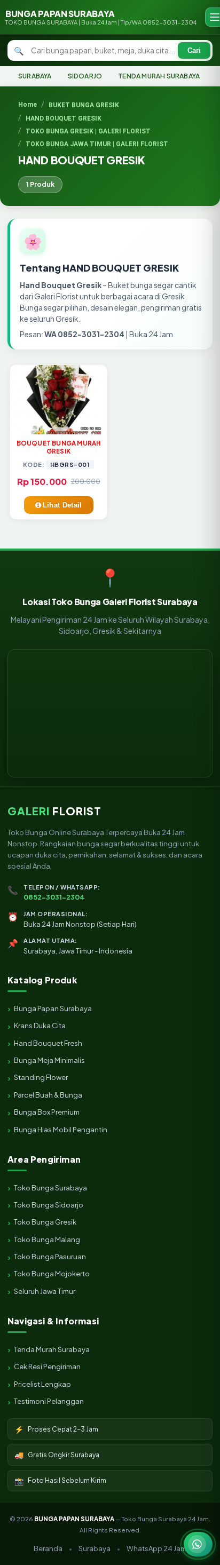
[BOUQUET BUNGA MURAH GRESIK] (58, 399)
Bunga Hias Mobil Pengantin (60, 1129)
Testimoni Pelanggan (49, 1401)
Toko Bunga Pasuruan (50, 1256)
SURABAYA (35, 76)
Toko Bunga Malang (47, 1239)
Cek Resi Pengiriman (47, 1366)
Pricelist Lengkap (42, 1384)
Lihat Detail (62, 505)
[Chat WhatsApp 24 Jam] (198, 1544)
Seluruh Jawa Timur (44, 1291)
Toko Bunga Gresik (45, 1222)
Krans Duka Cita (40, 1025)
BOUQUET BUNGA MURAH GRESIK (59, 447)
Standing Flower (41, 1077)
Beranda (48, 1548)
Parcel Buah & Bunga (48, 1095)
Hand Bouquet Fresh (48, 1043)
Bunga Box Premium (47, 1112)
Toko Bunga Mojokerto (52, 1273)
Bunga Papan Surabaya (53, 1008)
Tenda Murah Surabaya (52, 1349)
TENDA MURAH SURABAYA (159, 76)
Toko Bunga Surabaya (50, 1187)
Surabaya (94, 1548)
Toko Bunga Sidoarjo (48, 1205)
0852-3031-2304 (54, 897)
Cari (194, 50)
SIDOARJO (85, 76)
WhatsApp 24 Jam (156, 1548)
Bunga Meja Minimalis (49, 1060)
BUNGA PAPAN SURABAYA (101, 17)
